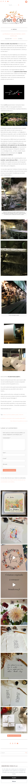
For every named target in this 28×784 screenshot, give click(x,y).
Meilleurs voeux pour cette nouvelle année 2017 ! (13, 418)
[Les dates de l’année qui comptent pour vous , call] (14, 639)
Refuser (14, 781)
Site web (5, 464)
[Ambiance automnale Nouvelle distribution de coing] (14, 585)
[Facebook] (10, 743)
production (21, 414)
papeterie (13, 414)
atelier (4, 414)
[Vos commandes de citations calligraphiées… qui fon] (14, 666)
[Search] (18, 5)
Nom (4, 452)
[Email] (7, 1)
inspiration (8, 414)
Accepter (14, 777)
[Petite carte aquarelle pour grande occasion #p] (14, 503)
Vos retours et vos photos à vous (18, 421)
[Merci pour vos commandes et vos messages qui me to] (14, 720)
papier (17, 414)
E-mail (5, 458)
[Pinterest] (3, 1)
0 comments (15, 38)
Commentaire (6, 437)
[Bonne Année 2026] (14, 558)
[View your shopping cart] (26, 2)
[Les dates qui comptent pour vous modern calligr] (14, 693)
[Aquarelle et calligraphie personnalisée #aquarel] (14, 530)
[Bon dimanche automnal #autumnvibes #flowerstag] (14, 612)
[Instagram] (5, 1)
